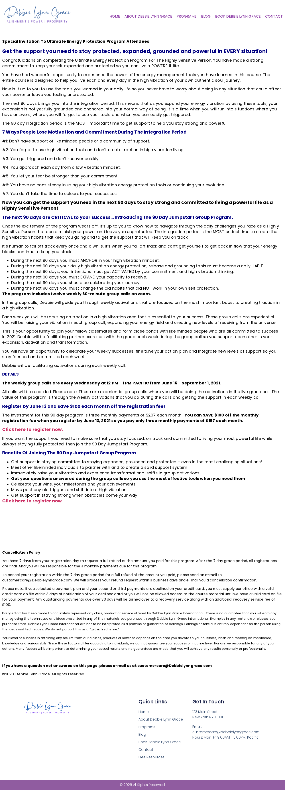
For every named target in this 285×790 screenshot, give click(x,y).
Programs (187, 16)
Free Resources (151, 757)
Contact (274, 16)
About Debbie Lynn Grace (148, 16)
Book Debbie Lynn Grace (238, 16)
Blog (206, 16)
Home (115, 16)
